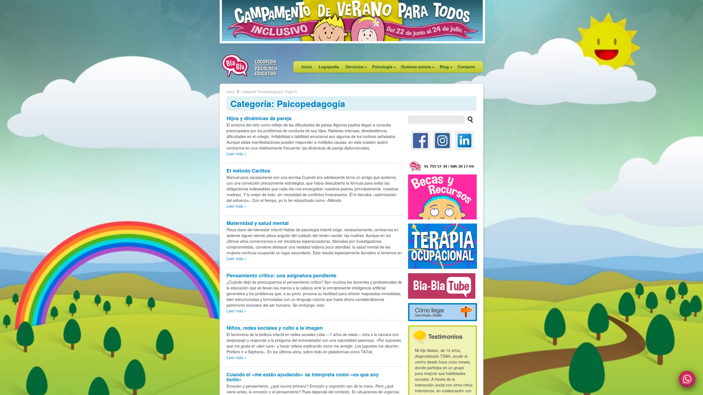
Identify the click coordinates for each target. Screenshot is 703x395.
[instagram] (442, 140)
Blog (442, 68)
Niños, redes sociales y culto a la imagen (275, 327)
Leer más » (236, 153)
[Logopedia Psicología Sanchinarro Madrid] (250, 75)
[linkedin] (464, 140)
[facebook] (420, 140)
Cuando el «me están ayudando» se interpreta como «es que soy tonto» (303, 377)
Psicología (380, 68)
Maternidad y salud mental (258, 223)
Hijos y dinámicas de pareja (259, 118)
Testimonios (445, 336)
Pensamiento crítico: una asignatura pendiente (281, 275)
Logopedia (329, 67)
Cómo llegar (429, 312)
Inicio (307, 67)
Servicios (352, 68)
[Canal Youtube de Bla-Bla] (441, 285)
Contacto (466, 67)
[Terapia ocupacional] (442, 245)
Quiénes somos (414, 68)
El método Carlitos (248, 170)
